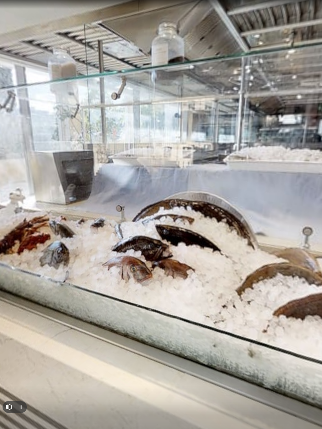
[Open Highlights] (8, 407)
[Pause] (20, 407)
